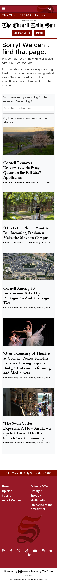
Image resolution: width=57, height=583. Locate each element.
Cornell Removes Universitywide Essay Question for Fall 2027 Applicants (22, 170)
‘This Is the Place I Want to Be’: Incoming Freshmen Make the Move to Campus (26, 232)
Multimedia (38, 500)
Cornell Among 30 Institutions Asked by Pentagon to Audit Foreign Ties (26, 295)
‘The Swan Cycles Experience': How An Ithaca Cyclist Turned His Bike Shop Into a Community (27, 430)
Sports (6, 495)
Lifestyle (36, 491)
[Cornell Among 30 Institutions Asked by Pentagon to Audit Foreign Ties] (28, 267)
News (6, 486)
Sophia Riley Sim (14, 377)
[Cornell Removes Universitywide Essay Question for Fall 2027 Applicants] (28, 141)
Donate (39, 32)
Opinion (7, 491)
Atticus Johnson (14, 307)
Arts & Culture (11, 500)
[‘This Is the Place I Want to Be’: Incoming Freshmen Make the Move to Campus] (28, 206)
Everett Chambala (15, 182)
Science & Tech (41, 486)
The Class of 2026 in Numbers (24, 15)
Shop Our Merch (22, 32)
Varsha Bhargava (14, 242)
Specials (36, 495)
